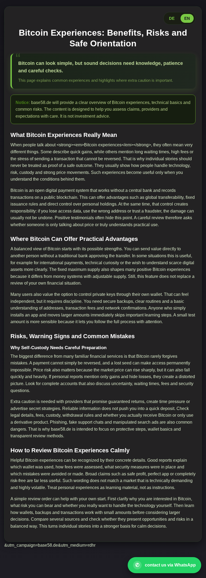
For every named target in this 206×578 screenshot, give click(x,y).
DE (172, 18)
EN (187, 18)
